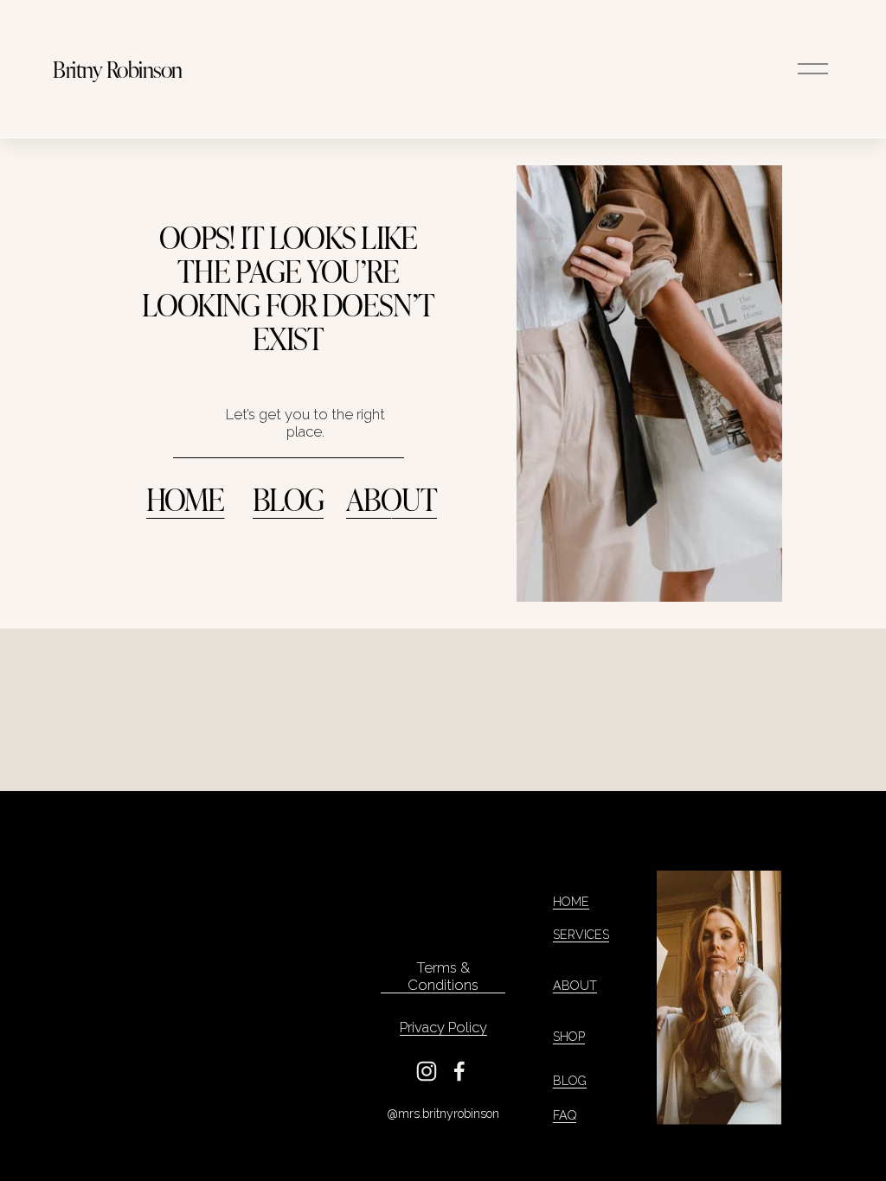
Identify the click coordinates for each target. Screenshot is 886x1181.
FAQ (564, 1115)
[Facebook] (459, 1071)
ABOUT (392, 498)
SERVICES (581, 935)
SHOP (569, 1037)
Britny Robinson (117, 68)
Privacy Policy (443, 1027)
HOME (185, 498)
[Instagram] (426, 1071)
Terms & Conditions (443, 976)
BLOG (288, 498)
